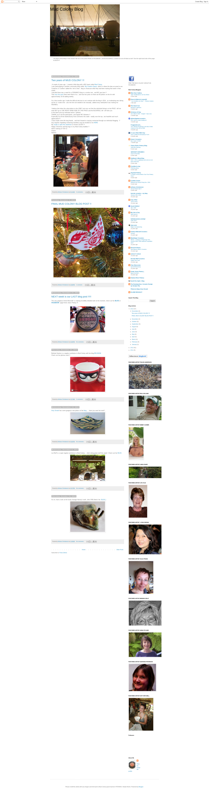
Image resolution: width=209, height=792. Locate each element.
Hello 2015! (134, 220)
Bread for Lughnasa (136, 107)
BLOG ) (103, 499)
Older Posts (119, 549)
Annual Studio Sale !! (136, 188)
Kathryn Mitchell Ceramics (139, 231)
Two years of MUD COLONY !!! (67, 80)
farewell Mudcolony (136, 266)
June (133, 332)
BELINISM (97, 353)
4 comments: (79, 192)
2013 (132, 309)
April (133, 337)
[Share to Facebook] (93, 192)
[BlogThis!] (89, 192)
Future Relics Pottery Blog (139, 145)
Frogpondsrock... (136, 125)
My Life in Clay (135, 212)
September (135, 324)
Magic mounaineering (136, 227)
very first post (59, 94)
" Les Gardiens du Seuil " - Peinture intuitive (142, 101)
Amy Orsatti (55, 410)
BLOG (117, 301)
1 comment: (79, 284)
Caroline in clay (135, 166)
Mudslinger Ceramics (137, 238)
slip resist (134, 225)
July (133, 329)
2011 (132, 350)
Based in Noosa (136, 247)
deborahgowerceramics (138, 118)
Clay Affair (134, 200)
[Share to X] (91, 192)
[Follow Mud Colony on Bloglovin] (137, 357)
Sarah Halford (135, 206)
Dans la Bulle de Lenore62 (139, 99)
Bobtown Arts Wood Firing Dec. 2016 (140, 182)
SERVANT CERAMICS (137, 152)
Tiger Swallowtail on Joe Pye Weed (140, 94)
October (134, 321)
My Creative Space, (91, 86)
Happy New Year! (135, 260)
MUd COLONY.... (135, 273)
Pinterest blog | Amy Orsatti (139, 289)
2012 (132, 347)
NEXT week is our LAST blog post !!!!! (71, 296)
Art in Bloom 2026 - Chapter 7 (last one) (141, 113)
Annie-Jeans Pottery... (137, 271)
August (134, 326)
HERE (96, 122)
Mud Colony (99, 84)
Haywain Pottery (136, 173)
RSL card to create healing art (139, 120)
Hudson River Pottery (137, 278)
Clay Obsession (136, 265)
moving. (133, 233)
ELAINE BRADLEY (136, 292)
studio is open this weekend (62, 124)
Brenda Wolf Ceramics (138, 259)
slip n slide (133, 207)
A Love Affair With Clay (138, 133)
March (134, 339)
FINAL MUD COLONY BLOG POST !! (71, 203)
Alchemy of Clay (136, 112)
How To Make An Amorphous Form (140, 134)
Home (83, 549)
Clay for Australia (135, 153)
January (134, 344)
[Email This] (87, 192)
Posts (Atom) (63, 552)
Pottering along (135, 168)
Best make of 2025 (136, 141)
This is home (134, 201)
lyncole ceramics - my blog (139, 193)
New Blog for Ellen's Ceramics (139, 249)
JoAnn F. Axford (136, 254)
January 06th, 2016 (136, 195)
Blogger (141, 787)
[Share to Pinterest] (95, 192)
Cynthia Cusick (135, 180)
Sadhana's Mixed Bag (137, 158)
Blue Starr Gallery (136, 93)
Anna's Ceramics (136, 139)
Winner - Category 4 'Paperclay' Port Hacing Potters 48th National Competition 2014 (141, 241)
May (133, 334)
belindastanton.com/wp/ (138, 219)
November (135, 319)
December (135, 311)
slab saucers (134, 214)
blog (84, 410)
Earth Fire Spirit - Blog (137, 281)
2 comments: (79, 399)
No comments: (80, 342)
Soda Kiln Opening (135, 147)
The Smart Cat (135, 106)
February (135, 342)
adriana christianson (137, 187)
